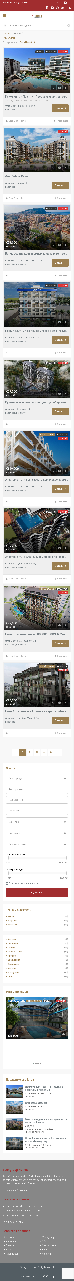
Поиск (39, 892)
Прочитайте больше (14, 1190)
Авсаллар (13, 943)
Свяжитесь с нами (13, 1222)
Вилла (11, 916)
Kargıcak (12, 939)
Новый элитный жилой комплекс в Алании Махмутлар (37, 330)
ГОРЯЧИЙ (63, 52)
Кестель (12, 968)
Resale (39, 52)
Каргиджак (13, 964)
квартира (12, 920)
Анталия (12, 956)
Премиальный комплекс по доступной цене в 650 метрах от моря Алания (37, 402)
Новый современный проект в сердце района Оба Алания (37, 711)
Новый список (47, 435)
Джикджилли (14, 960)
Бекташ (10, 1245)
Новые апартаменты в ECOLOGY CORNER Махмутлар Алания (37, 634)
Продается (51, 52)
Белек (9, 1249)
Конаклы (47, 1253)
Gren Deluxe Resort (17, 176)
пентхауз (12, 925)
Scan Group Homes (18, 121)
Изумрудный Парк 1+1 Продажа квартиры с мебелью (37, 96)
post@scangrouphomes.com (23, 1215)
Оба (10, 976)
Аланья (11, 947)
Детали (59, 108)
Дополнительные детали (23, 883)
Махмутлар (13, 972)
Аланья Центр (15, 951)
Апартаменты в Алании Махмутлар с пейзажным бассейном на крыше (37, 556)
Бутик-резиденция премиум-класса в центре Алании (37, 253)
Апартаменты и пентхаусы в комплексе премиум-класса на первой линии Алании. (37, 479)
